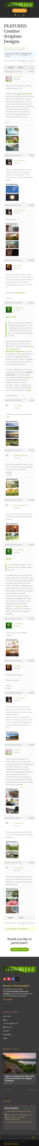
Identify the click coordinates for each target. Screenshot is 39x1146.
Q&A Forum (7, 1027)
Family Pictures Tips (24, 1111)
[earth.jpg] (19, 426)
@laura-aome (11, 317)
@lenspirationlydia (24, 94)
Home (5, 48)
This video (18, 606)
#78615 (31, 400)
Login (5, 1038)
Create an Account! (19, 949)
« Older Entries (7, 1090)
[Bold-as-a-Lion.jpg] (19, 228)
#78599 (31, 205)
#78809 (31, 661)
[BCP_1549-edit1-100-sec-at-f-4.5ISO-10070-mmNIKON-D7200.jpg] (19, 484)
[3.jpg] (19, 909)
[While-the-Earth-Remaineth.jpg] (19, 736)
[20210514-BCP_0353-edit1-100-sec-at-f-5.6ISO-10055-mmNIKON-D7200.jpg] (19, 536)
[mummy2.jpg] (19, 794)
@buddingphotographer (15, 351)
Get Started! (7, 999)
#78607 (31, 303)
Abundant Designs (11, 1144)
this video (21, 354)
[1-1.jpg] (19, 894)
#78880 (31, 818)
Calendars (7, 1034)
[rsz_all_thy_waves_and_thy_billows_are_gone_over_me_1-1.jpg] (19, 131)
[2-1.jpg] (19, 901)
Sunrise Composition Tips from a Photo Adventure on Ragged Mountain (19, 1078)
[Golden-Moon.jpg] (19, 197)
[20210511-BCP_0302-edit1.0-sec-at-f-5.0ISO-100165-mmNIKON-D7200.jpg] (19, 528)
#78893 (31, 863)
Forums (10, 48)
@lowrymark (20, 293)
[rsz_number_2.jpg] (19, 139)
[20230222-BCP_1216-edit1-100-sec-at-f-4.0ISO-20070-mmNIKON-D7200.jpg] (19, 492)
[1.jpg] (19, 846)
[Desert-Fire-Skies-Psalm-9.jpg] (19, 236)
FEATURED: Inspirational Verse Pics (15, 1118)
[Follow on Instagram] (8, 979)
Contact (6, 1031)
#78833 (31, 693)
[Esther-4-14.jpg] (19, 244)
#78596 (31, 155)
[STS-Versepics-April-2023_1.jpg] (19, 644)
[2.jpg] (19, 854)
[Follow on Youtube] (4, 979)
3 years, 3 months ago (16, 55)
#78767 (31, 545)
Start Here (7, 1016)
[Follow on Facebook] (13, 979)
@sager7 (9, 559)
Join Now (19, 10)
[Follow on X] (17, 979)
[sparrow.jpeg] (19, 442)
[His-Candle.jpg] (19, 252)
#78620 (31, 450)
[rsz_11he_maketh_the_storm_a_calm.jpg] (19, 147)
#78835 (31, 745)
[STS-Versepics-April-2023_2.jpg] (19, 652)
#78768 (31, 619)
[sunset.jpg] (19, 434)
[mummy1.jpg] (19, 810)
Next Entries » (32, 1090)
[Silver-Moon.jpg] (19, 189)
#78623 (31, 500)
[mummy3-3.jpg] (19, 802)
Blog (5, 1020)
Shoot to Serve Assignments (20, 48)
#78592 (31, 72)
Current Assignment (10, 1023)
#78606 (31, 260)
